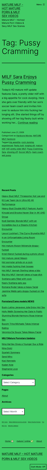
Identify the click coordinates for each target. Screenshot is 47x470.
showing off (12, 152)
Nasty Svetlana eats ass (14, 283)
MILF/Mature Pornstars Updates (18, 338)
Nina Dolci (7, 348)
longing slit (30, 145)
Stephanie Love (10, 369)
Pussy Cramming (35, 149)
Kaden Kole (7, 365)
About (5, 395)
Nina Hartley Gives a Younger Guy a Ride (22, 344)
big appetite (14, 142)
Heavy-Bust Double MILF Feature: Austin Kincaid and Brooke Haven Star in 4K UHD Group (23, 212)
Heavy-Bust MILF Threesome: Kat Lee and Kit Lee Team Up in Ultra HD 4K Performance (23, 200)
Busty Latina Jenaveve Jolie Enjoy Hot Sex (23, 307)
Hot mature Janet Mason (14, 258)
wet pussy (6, 155)
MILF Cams (5, 422)
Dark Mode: (36, 467)
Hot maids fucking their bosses (17, 266)
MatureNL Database (13, 425)
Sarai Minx (7, 356)
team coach (37, 152)
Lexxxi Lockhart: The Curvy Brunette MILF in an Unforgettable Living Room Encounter (23, 237)
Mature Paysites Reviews (34, 422)
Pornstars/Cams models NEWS (18, 301)
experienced (7, 145)
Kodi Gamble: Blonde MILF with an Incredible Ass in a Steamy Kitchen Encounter (19, 225)
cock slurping (27, 142)
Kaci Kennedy (9, 360)
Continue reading (28, 122)
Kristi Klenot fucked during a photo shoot (23, 254)
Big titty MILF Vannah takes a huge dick (22, 274)
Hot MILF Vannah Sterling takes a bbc (21, 270)
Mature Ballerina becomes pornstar (18, 422)
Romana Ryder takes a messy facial (20, 287)
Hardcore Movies (24, 135)
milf (7, 149)
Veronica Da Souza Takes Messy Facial (21, 332)
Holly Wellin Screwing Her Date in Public (22, 311)
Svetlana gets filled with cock (17, 279)
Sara (4, 152)
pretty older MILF (18, 149)
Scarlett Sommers (11, 352)
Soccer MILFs (25, 152)
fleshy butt (19, 145)
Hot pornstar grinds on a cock (17, 262)
